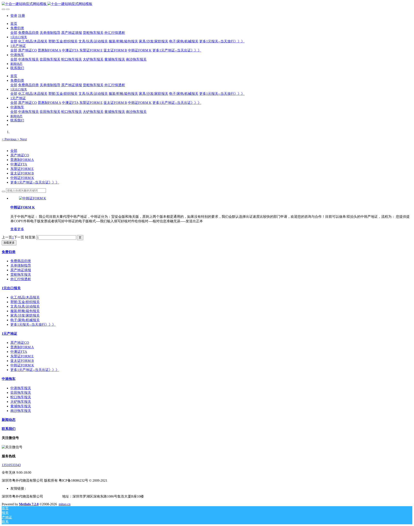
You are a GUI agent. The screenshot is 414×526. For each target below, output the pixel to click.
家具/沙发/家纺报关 (25, 315)
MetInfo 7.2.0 (29, 504)
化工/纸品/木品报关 (25, 297)
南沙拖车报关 (20, 410)
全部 (13, 32)
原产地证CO (19, 155)
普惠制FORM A (22, 160)
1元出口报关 (11, 288)
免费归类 (9, 252)
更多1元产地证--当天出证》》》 (34, 182)
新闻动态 (9, 420)
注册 (21, 15)
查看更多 (17, 229)
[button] (9, 139)
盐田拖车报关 (20, 392)
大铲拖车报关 (20, 401)
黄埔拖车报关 (20, 406)
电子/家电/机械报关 (25, 320)
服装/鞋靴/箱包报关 (25, 311)
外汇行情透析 (20, 279)
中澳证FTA (18, 164)
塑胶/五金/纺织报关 (25, 302)
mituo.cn (65, 504)
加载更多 (9, 242)
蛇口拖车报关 (20, 397)
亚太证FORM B (22, 173)
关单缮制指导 (20, 265)
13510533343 (11, 465)
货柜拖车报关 (20, 274)
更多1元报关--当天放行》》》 (33, 324)
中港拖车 (9, 379)
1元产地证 (9, 333)
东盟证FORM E (22, 169)
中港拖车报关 (20, 388)
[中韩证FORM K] (32, 198)
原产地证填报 (20, 270)
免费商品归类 (20, 261)
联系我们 (9, 429)
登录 (13, 15)
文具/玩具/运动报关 (25, 306)
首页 (13, 23)
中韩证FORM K (22, 178)
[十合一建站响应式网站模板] (207, 4)
